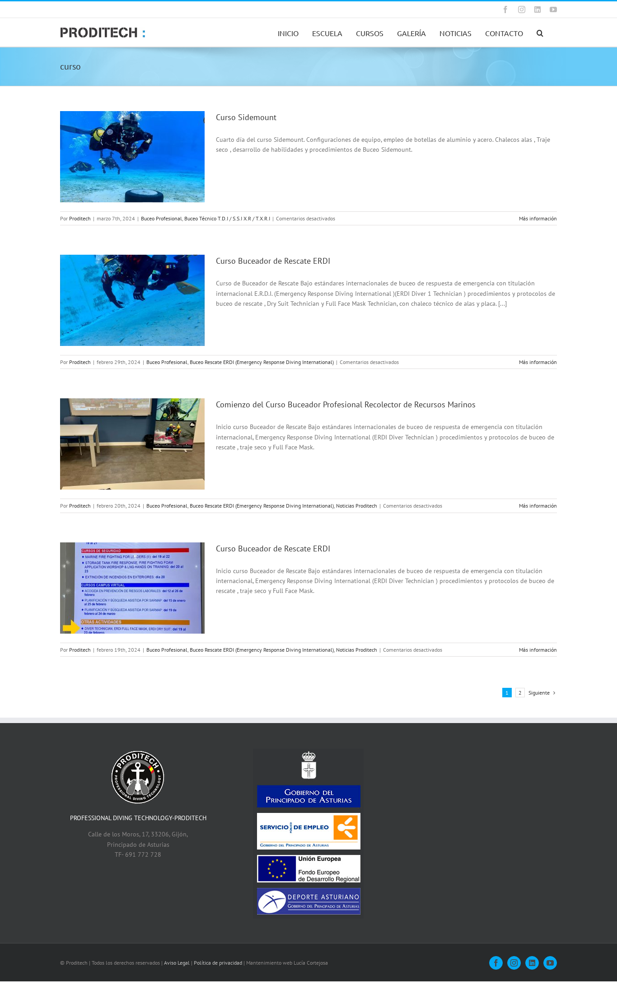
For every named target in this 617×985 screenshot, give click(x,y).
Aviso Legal (177, 962)
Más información (538, 218)
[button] (540, 32)
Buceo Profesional (161, 218)
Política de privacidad (218, 962)
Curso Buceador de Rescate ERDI (273, 261)
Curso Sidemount (246, 117)
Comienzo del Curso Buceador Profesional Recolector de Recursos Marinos (346, 404)
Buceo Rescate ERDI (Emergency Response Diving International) (262, 362)
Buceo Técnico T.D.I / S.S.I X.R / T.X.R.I (227, 218)
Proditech (80, 218)
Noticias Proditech (356, 505)
